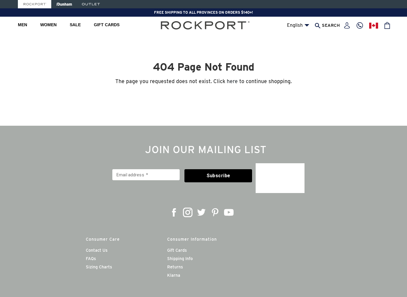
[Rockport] (34, 4)
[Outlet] (91, 4)
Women (48, 24)
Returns (175, 267)
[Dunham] (64, 4)
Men (22, 24)
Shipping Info (180, 258)
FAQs (91, 258)
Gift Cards (106, 24)
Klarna (173, 275)
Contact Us (97, 250)
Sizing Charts (99, 267)
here (232, 81)
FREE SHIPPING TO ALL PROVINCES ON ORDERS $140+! (203, 12)
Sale (75, 24)
